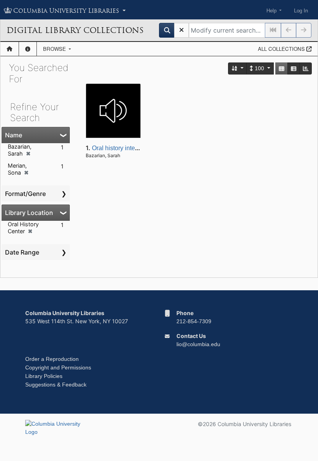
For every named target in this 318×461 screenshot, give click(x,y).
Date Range (22, 252)
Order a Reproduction (52, 359)
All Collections (282, 48)
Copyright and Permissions (58, 367)
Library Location (29, 213)
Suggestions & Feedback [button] (55, 384)
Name (13, 135)
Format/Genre (25, 194)
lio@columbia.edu (198, 344)
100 (259, 68)
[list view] (293, 68)
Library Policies (43, 376)
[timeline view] (305, 68)
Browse (55, 48)
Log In (301, 11)
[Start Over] (181, 30)
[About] (27, 49)
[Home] (9, 49)
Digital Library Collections (75, 30)
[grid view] (281, 68)
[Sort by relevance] (237, 68)
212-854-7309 (193, 321)
